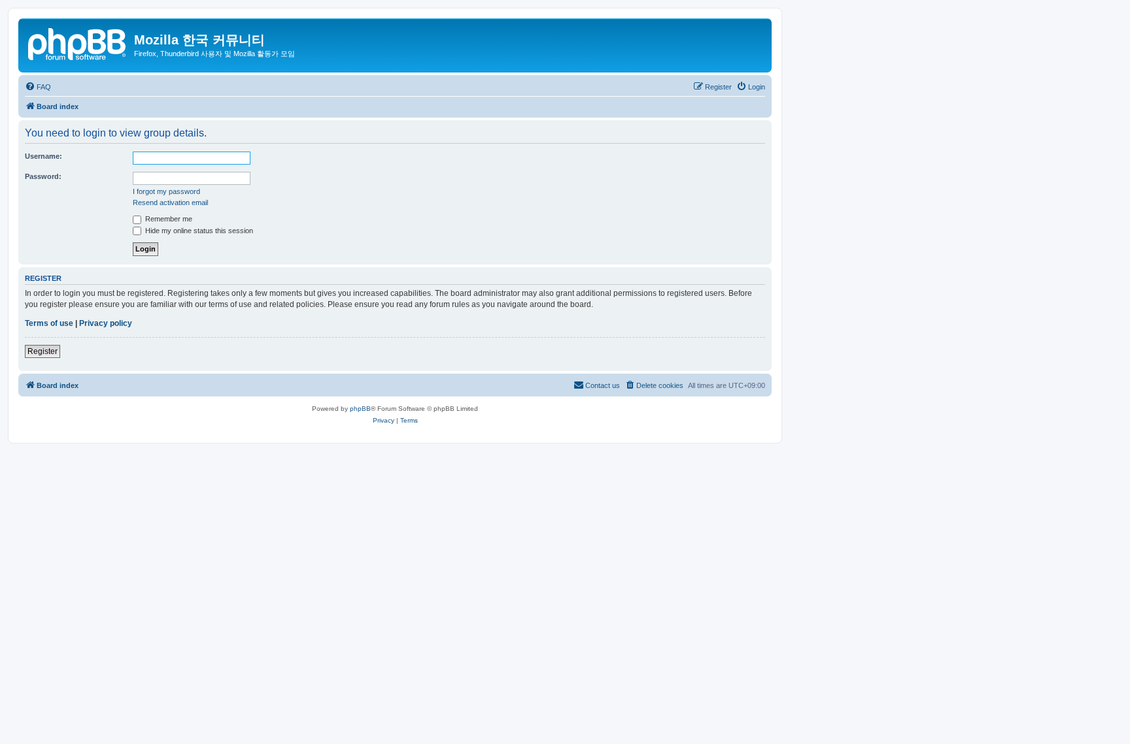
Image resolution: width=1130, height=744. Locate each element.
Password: (43, 176)
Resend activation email (170, 202)
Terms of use (49, 323)
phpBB (360, 408)
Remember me (167, 219)
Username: (43, 156)
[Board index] (78, 42)
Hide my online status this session (198, 231)
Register (42, 351)
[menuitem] (38, 87)
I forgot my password (166, 191)
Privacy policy (105, 323)
